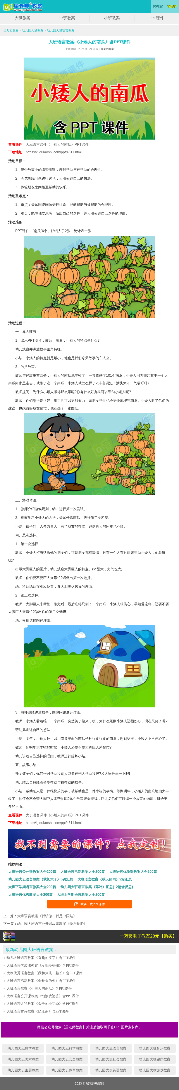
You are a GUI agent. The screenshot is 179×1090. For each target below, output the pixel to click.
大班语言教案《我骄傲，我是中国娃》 (47, 916)
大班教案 (22, 18)
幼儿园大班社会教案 (111, 1059)
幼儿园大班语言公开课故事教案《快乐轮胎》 (52, 924)
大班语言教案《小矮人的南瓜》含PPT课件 (39, 988)
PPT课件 (156, 18)
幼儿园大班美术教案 (23, 1059)
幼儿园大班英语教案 (111, 1070)
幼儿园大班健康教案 (154, 1059)
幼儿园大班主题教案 (23, 1070)
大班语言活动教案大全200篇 (82, 871)
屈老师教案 (107, 49)
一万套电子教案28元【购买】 (148, 936)
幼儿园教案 (11, 30)
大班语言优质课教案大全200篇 (133, 871)
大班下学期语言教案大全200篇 (32, 887)
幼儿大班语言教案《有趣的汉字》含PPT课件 (41, 958)
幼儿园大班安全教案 (67, 1059)
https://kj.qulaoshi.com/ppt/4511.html (54, 152)
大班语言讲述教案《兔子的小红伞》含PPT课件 (43, 1004)
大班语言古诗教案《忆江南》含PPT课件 (38, 1011)
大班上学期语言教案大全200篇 (81, 894)
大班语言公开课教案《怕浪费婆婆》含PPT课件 (43, 996)
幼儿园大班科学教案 (67, 1048)
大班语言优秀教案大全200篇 (30, 894)
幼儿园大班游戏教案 (154, 1070)
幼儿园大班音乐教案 (154, 1048)
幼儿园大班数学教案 (23, 1048)
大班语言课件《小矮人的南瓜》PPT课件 (57, 144)
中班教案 (67, 18)
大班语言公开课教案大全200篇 (32, 871)
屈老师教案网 (23, 7)
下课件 (172, 6)
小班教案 (112, 18)
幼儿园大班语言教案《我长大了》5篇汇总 (40, 879)
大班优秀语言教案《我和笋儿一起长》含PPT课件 (45, 973)
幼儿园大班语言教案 (60, 30)
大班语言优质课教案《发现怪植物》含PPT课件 (43, 965)
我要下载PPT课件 (93, 904)
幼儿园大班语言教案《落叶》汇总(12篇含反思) (96, 887)
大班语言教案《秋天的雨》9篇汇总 (104, 879)
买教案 (158, 6)
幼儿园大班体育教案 (67, 1070)
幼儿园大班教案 (32, 30)
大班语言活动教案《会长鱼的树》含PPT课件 (41, 981)
